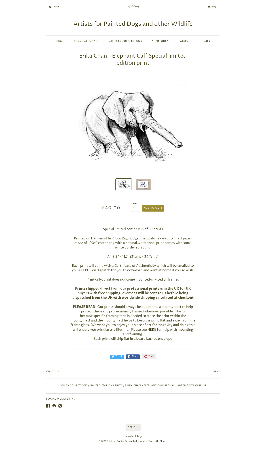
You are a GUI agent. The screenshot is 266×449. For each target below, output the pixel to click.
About (185, 41)
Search (128, 436)
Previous (52, 371)
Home (60, 41)
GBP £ (131, 427)
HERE (151, 329)
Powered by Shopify (158, 441)
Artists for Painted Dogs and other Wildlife (133, 24)
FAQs (206, 41)
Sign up (136, 6)
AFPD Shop (160, 41)
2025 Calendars (86, 41)
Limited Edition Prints (106, 385)
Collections (78, 385)
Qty (135, 204)
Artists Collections (125, 41)
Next (216, 371)
